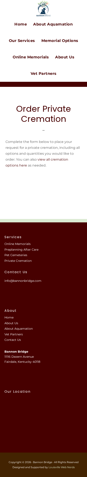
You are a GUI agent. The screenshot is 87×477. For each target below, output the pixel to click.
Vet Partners (13, 334)
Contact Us (12, 340)
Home (9, 317)
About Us (11, 323)
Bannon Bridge (43, 8)
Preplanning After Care (21, 249)
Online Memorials (17, 244)
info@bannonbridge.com (22, 281)
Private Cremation (18, 261)
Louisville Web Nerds (62, 467)
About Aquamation (18, 329)
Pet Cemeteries (15, 255)
